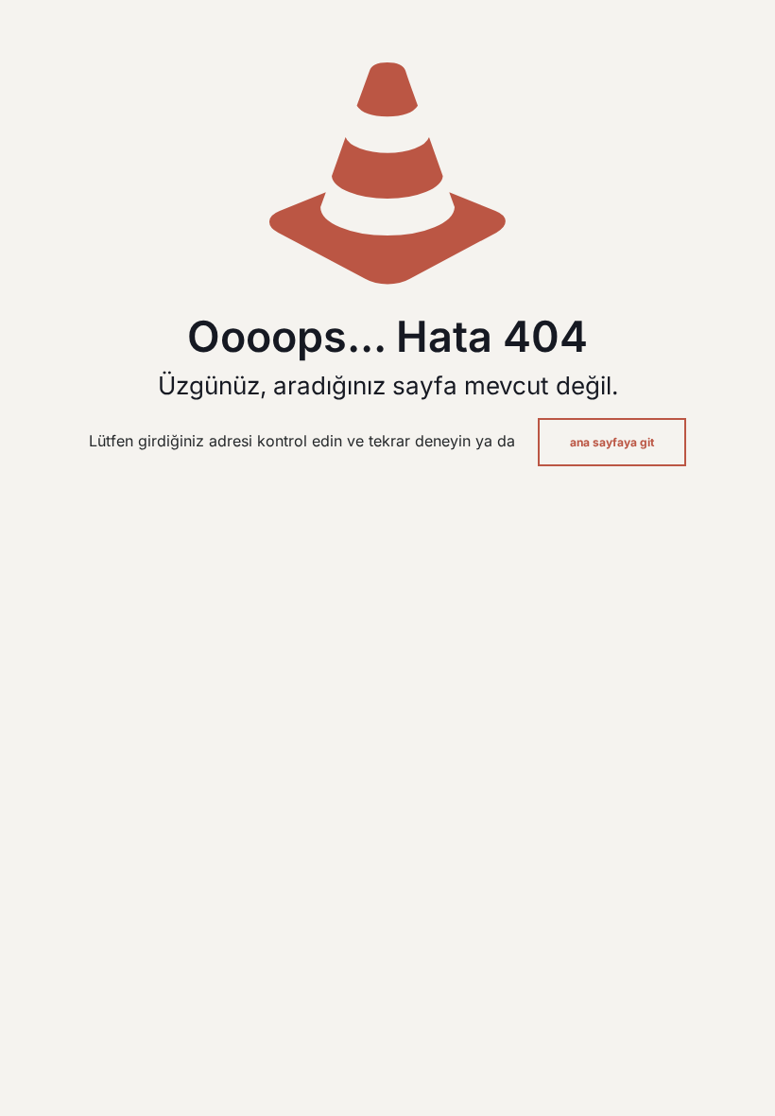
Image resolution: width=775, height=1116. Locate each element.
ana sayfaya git (612, 442)
